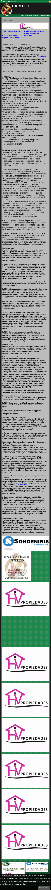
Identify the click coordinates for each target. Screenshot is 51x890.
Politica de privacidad (34, 31)
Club (22, 15)
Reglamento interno (10, 38)
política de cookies (31, 881)
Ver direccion (22, 485)
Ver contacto (41, 56)
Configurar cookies (19, 884)
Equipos (36, 15)
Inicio (4, 1)
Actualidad (28, 15)
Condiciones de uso (11, 31)
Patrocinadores (44, 15)
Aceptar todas (44, 888)
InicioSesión (12, 1)
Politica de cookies (10, 36)
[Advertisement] (16, 632)
